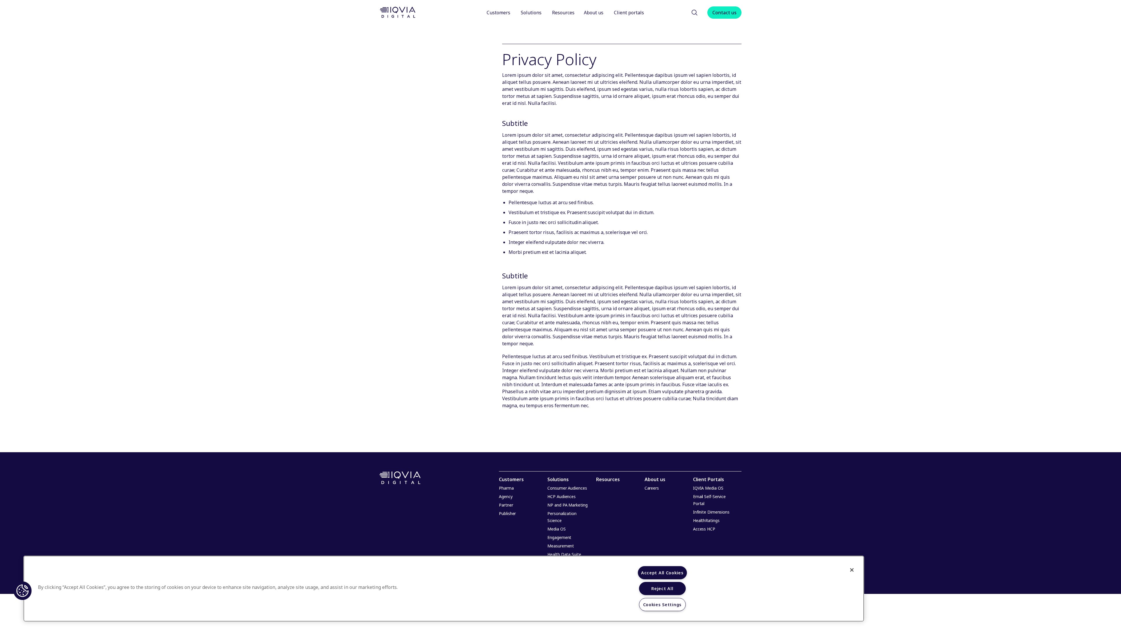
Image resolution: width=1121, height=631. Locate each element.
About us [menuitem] (655, 479)
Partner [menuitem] (506, 505)
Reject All (662, 588)
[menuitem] (499, 12)
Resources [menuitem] (608, 479)
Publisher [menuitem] (507, 513)
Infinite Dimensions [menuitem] (711, 512)
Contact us (724, 12)
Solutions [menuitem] (558, 479)
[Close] (851, 570)
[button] (694, 12)
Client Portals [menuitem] (708, 479)
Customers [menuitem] (511, 479)
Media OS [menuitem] (556, 529)
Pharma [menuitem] (506, 488)
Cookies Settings (662, 604)
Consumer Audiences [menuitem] (567, 488)
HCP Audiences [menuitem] (561, 496)
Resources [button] (563, 12)
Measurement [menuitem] (560, 546)
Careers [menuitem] (652, 488)
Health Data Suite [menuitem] (564, 554)
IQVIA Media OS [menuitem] (708, 488)
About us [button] (594, 12)
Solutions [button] (531, 12)
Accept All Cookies (662, 572)
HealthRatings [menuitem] (706, 520)
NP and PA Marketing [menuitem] (567, 505)
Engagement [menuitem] (559, 537)
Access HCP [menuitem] (704, 529)
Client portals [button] (629, 12)
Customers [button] (498, 12)
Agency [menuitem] (505, 496)
